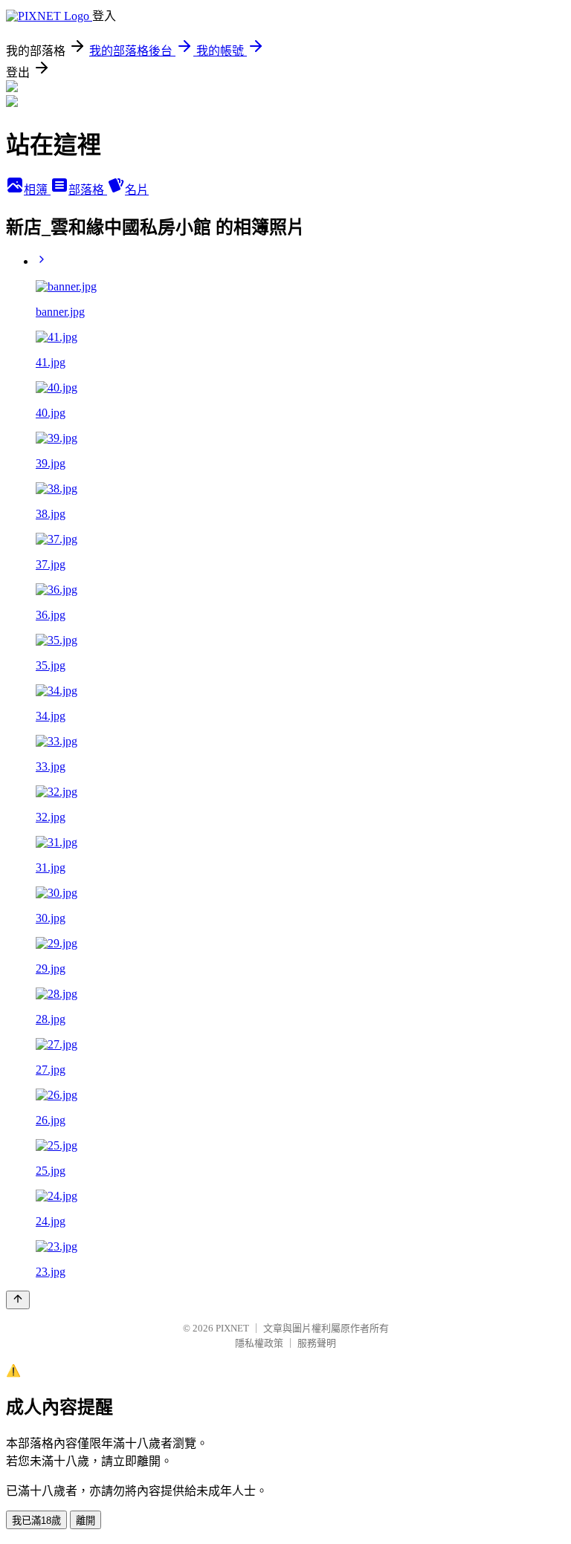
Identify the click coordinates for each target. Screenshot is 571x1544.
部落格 (87, 190)
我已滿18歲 (36, 1520)
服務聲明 (316, 1343)
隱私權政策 (259, 1343)
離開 (85, 1520)
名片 (137, 190)
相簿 (37, 190)
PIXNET (232, 1328)
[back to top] (18, 1300)
